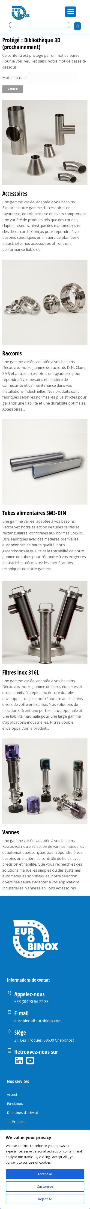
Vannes (10, 832)
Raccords (12, 353)
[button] (70, 11)
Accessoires (14, 193)
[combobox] (39, 25)
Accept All (45, 1174)
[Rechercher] (77, 26)
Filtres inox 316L (20, 672)
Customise (45, 1186)
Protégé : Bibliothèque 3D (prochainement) (31, 43)
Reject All (45, 1199)
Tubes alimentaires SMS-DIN (34, 513)
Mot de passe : (15, 77)
